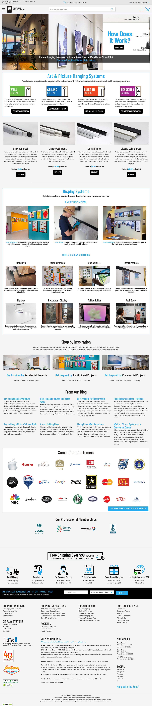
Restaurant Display (57, 300)
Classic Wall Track (58, 148)
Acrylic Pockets (57, 262)
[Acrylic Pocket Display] (57, 276)
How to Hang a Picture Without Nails (20, 424)
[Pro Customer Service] (63, 570)
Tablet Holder (94, 300)
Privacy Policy (45, 594)
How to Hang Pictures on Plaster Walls (55, 400)
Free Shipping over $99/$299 (11, 1)
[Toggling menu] (3, 9)
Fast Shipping (12, 577)
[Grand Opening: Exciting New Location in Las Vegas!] (12, 669)
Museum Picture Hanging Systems (53, 616)
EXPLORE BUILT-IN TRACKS (94, 111)
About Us (120, 613)
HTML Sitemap (122, 622)
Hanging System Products (12, 609)
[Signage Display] (21, 313)
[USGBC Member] (39, 528)
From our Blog (76, 391)
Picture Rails (7, 613)
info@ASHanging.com (124, 657)
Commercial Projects (134, 375)
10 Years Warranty (89, 577)
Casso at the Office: (108, 242)
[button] (141, 9)
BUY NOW (21, 174)
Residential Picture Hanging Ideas (53, 613)
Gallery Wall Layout (85, 611)
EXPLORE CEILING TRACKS (57, 109)
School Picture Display (49, 618)
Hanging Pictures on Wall (87, 618)
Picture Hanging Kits (10, 611)
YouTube (120, 676)
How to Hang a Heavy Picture (16, 398)
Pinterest (120, 674)
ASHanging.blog (84, 609)
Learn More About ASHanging (52, 682)
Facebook (120, 669)
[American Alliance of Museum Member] (63, 528)
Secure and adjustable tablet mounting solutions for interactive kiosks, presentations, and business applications (94, 327)
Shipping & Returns (123, 611)
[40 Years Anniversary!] (8, 656)
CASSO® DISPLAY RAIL (76, 202)
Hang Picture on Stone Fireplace (128, 398)
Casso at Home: (59, 242)
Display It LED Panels (48, 626)
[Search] (112, 9)
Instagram (120, 672)
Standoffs (21, 262)
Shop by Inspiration (76, 341)
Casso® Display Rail (10, 624)
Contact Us (121, 609)
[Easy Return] (38, 570)
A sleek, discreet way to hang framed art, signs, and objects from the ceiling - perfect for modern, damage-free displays (57, 101)
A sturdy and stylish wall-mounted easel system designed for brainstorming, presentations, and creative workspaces (131, 327)
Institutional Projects (85, 375)
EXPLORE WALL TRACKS (21, 111)
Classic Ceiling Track (131, 148)
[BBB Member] (113, 528)
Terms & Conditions (124, 616)
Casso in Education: (27, 244)
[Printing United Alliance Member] (88, 528)
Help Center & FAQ (123, 620)
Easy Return (38, 577)
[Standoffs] (21, 276)
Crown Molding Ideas (49, 424)
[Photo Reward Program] (114, 570)
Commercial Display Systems (51, 611)
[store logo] (16, 9)
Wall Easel (131, 300)
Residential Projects (36, 375)
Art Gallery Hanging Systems (51, 609)
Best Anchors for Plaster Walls (91, 398)
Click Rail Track (20, 148)
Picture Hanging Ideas (86, 616)
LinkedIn (120, 679)
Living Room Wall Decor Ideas (90, 424)
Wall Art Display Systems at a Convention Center (127, 426)
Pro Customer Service (63, 577)
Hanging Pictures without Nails (89, 620)
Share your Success (8, 3)
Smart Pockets (131, 262)
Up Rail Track (94, 148)
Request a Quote (28, 1)
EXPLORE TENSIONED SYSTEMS (131, 111)
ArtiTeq (27, 644)
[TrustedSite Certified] (8, 686)
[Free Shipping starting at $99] (76, 556)
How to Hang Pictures (86, 613)
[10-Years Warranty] (88, 570)
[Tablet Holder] (94, 313)
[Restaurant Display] (57, 313)
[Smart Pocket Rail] (131, 276)
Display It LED (94, 262)
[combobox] (82, 9)
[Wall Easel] (131, 313)
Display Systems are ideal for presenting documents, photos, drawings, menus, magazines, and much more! (76, 196)
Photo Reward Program (114, 577)
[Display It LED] (94, 276)
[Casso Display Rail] (27, 223)
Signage (21, 300)
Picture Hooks (8, 616)
